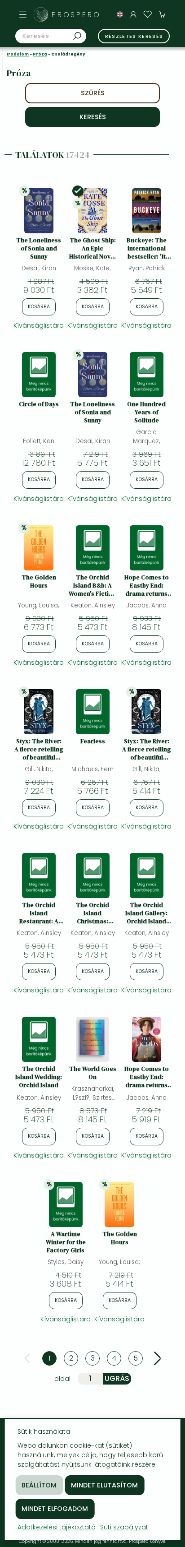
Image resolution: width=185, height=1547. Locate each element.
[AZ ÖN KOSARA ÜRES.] (162, 14)
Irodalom (18, 54)
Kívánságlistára (38, 325)
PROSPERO (76, 14)
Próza (40, 54)
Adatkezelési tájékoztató (57, 1527)
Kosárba (39, 306)
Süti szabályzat (124, 1527)
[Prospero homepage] (41, 14)
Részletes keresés (134, 36)
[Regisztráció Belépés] (133, 14)
